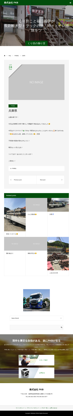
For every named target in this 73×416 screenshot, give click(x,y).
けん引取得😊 (32, 214)
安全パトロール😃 (12, 234)
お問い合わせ (53, 408)
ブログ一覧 (44, 408)
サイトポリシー (20, 408)
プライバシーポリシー (33, 408)
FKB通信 (13, 106)
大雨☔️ (51, 214)
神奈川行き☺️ (32, 253)
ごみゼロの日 (53, 273)
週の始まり (9, 253)
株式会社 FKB (11, 2)
